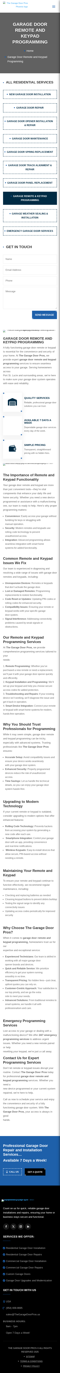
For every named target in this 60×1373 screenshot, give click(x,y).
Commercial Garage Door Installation (26, 1261)
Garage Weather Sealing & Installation (30, 215)
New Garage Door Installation (30, 94)
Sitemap (30, 1356)
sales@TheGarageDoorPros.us (23, 1314)
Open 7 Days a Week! (18, 1332)
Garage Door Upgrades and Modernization (29, 1280)
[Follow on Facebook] (6, 1226)
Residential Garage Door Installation (25, 1248)
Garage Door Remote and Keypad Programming (27, 59)
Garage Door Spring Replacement (30, 152)
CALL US (14, 1172)
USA (8, 1301)
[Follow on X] (13, 1226)
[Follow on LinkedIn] (28, 1226)
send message (44, 315)
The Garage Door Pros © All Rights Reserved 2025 (30, 1350)
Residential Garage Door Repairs (24, 1254)
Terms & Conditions (31, 1361)
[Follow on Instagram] (21, 1226)
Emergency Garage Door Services (30, 231)
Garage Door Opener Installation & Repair (30, 123)
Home (30, 50)
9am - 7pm (12, 1326)
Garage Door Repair (30, 108)
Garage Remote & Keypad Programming (30, 198)
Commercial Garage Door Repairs (24, 1267)
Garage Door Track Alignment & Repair (30, 167)
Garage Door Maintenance (30, 138)
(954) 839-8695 (14, 1308)
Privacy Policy (31, 1366)
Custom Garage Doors (18, 1274)
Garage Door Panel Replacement (30, 183)
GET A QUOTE (35, 1172)
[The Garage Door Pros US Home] (15, 6)
